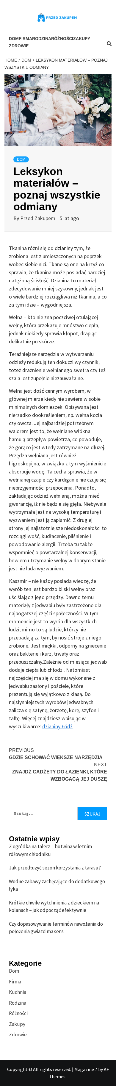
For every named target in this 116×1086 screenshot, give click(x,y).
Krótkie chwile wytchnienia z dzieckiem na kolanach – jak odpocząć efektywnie (54, 906)
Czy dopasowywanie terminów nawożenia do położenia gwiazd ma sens (56, 928)
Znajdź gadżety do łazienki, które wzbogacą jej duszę (59, 772)
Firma (25, 38)
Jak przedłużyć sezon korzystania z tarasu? (55, 867)
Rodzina (41, 38)
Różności (62, 38)
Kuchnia (17, 992)
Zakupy (81, 38)
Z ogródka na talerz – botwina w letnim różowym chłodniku (50, 850)
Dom (14, 38)
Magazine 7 (85, 1069)
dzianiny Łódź (57, 726)
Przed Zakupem (38, 218)
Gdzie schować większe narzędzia (56, 754)
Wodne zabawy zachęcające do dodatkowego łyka (57, 885)
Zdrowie (19, 45)
